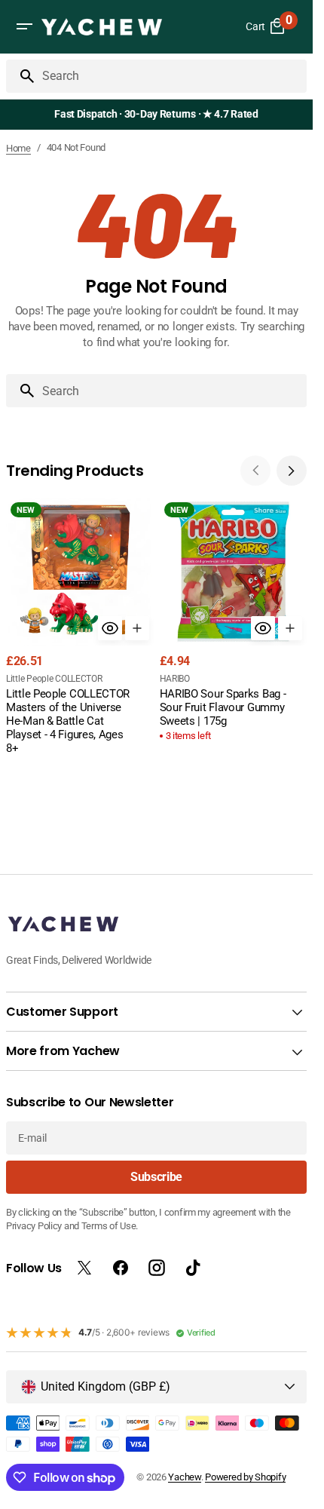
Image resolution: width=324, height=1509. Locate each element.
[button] (24, 26)
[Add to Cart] (137, 628)
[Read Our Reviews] (159, 115)
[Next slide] (292, 470)
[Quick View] (110, 628)
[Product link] (80, 628)
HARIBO (175, 678)
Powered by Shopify (245, 1477)
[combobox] (171, 76)
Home (18, 148)
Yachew (184, 1477)
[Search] (21, 76)
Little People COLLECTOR (54, 678)
